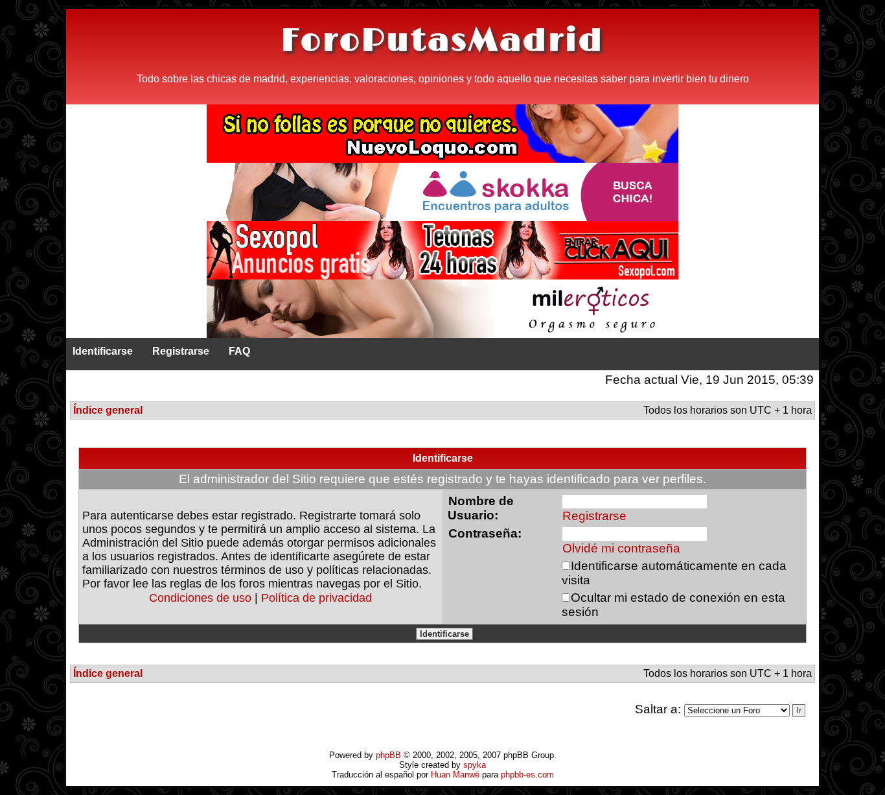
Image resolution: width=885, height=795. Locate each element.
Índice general (108, 410)
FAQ (239, 351)
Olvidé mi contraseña (621, 548)
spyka (474, 765)
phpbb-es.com (527, 774)
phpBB (388, 755)
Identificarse (103, 351)
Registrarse (180, 351)
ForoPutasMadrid (442, 41)
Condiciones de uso (200, 597)
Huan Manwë (455, 774)
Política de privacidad (316, 597)
